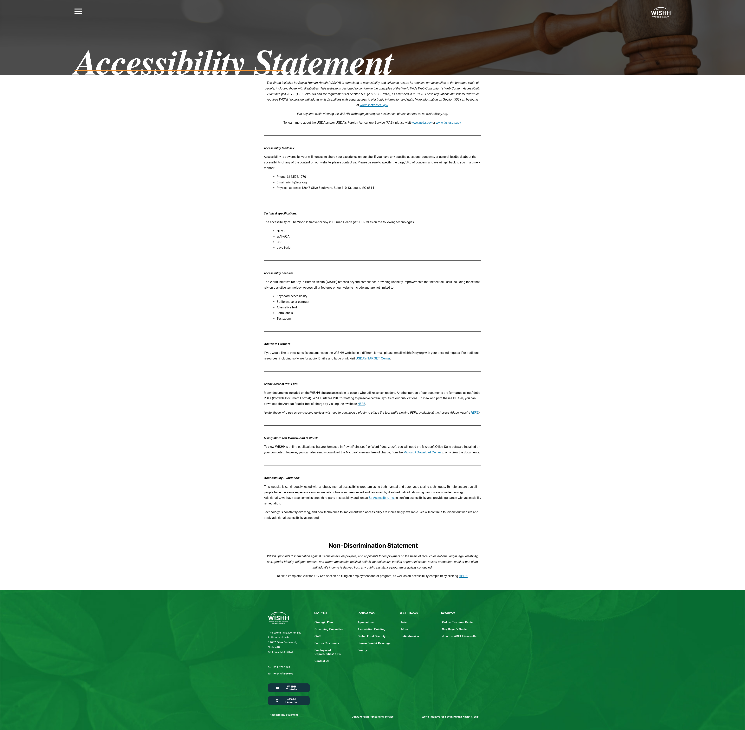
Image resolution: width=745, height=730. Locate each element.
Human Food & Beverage (374, 643)
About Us (320, 613)
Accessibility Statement (284, 714)
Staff (317, 636)
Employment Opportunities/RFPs (327, 651)
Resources (448, 613)
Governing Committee (328, 629)
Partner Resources (326, 643)
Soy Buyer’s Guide (454, 629)
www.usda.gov (421, 122)
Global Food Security (372, 636)
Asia (404, 622)
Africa (405, 629)
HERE (361, 404)
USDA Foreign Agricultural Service (372, 716)
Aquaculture (366, 622)
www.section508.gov (374, 105)
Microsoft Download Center (422, 452)
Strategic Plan (323, 622)
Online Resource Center (458, 622)
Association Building (371, 629)
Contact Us (321, 660)
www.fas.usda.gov (448, 122)
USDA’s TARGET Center (373, 358)
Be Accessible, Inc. (382, 497)
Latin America (410, 636)
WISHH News (409, 613)
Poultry (362, 650)
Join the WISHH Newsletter (459, 636)
